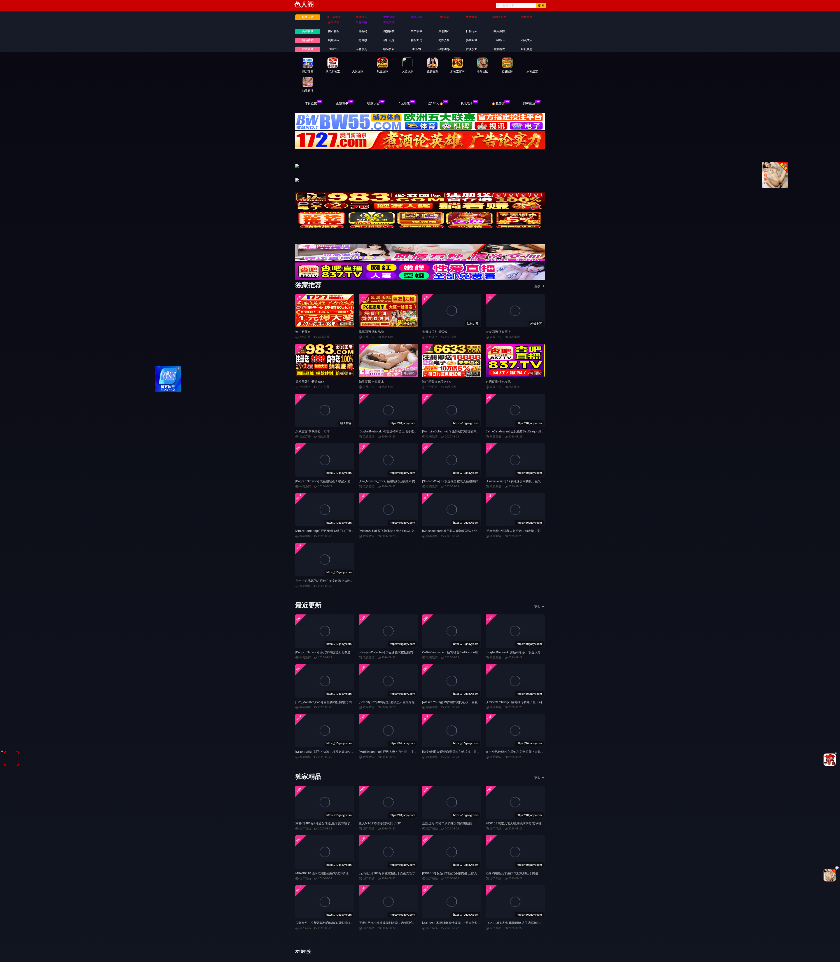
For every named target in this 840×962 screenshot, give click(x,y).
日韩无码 (471, 31)
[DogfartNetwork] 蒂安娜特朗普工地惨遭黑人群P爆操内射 (398, 435)
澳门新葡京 (303, 336)
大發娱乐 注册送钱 (434, 336)
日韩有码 (361, 31)
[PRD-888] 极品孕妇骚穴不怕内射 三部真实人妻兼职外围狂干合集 (466, 877)
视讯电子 (467, 103)
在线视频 (307, 49)
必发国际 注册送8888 (309, 386)
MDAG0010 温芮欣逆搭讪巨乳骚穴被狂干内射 (326, 877)
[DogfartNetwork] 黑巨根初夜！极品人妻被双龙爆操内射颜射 (336, 485)
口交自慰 (361, 40)
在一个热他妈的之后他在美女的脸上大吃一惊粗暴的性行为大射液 (339, 585)
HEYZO (416, 49)
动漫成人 (526, 40)
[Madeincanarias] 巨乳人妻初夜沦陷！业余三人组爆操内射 (462, 535)
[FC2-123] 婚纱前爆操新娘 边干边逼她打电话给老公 (520, 927)
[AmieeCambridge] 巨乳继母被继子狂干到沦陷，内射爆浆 (334, 535)
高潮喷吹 (499, 49)
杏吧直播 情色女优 (498, 386)
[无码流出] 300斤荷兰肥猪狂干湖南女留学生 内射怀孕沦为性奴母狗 (404, 877)
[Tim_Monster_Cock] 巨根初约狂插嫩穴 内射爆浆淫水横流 (398, 485)
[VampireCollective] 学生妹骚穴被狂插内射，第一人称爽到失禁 (464, 435)
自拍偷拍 (389, 31)
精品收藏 (307, 40)
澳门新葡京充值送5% (436, 386)
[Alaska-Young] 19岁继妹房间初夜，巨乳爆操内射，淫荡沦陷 (527, 485)
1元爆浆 (404, 103)
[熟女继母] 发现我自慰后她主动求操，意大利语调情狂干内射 (527, 535)
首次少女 (471, 49)
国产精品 (334, 31)
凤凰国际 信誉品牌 (371, 336)
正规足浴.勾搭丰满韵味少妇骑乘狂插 (447, 827)
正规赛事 (342, 103)
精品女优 (416, 40)
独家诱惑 (444, 49)
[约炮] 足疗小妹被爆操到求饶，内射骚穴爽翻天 (390, 927)
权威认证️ (373, 103)
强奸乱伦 (389, 40)
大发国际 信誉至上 (498, 336)
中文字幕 (416, 31)
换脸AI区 (471, 40)
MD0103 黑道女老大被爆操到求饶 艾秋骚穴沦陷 (518, 827)
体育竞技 (311, 103)
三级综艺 (499, 40)
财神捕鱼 (529, 103)
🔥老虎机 (498, 103)
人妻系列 (361, 49)
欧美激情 (499, 31)
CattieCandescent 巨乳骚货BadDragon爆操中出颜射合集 (524, 435)
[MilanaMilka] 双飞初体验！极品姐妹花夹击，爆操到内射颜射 (400, 535)
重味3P (333, 49)
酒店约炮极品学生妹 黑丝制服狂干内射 (512, 877)
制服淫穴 (334, 40)
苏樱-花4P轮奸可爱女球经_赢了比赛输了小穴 (325, 827)
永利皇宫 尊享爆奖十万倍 (312, 435)
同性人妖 (444, 40)
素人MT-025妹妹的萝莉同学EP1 (380, 827)
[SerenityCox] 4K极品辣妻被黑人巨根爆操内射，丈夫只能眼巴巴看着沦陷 (471, 485)
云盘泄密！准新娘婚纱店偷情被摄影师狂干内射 (327, 927)
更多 (537, 290)
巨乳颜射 (526, 49)
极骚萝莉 (389, 49)
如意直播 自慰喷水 (371, 386)
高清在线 (307, 31)
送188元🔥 (435, 103)
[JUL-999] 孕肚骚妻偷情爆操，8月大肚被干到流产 (456, 927)
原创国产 (444, 31)
